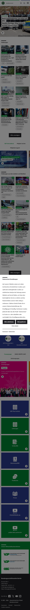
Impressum (5, 331)
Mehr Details (15, 326)
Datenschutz (12, 331)
